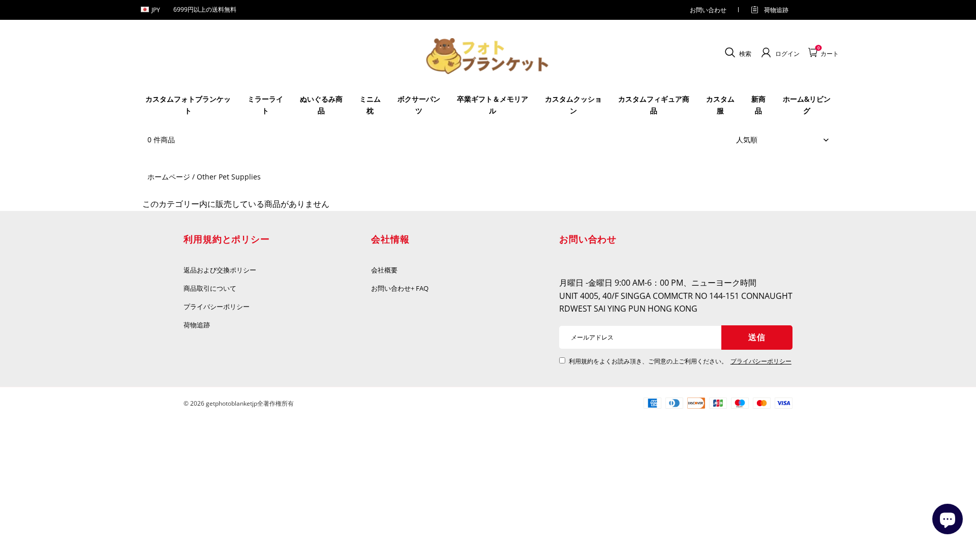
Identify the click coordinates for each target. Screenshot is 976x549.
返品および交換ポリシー (220, 269)
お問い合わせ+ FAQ (400, 288)
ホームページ (168, 176)
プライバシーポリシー (217, 306)
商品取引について (210, 288)
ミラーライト (265, 104)
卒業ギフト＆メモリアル (492, 104)
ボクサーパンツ (419, 104)
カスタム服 (720, 104)
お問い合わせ (708, 10)
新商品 (758, 104)
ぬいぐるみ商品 (321, 104)
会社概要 (384, 269)
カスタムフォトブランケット (188, 104)
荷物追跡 (776, 10)
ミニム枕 (370, 104)
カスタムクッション (573, 104)
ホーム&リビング (807, 104)
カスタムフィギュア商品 (653, 104)
